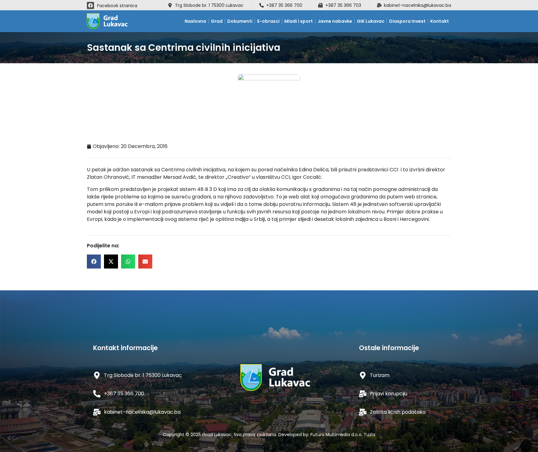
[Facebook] (90, 5)
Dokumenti (239, 21)
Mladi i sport (298, 21)
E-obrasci (268, 21)
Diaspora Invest (407, 21)
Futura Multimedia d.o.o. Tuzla (342, 434)
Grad (217, 21)
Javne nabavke (335, 21)
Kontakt (439, 21)
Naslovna (195, 21)
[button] (94, 262)
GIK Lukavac (371, 21)
